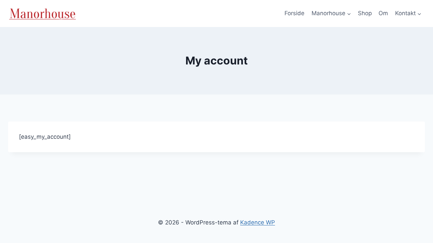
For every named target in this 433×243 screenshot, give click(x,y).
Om (383, 13)
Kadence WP (257, 222)
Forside (294, 13)
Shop (365, 13)
